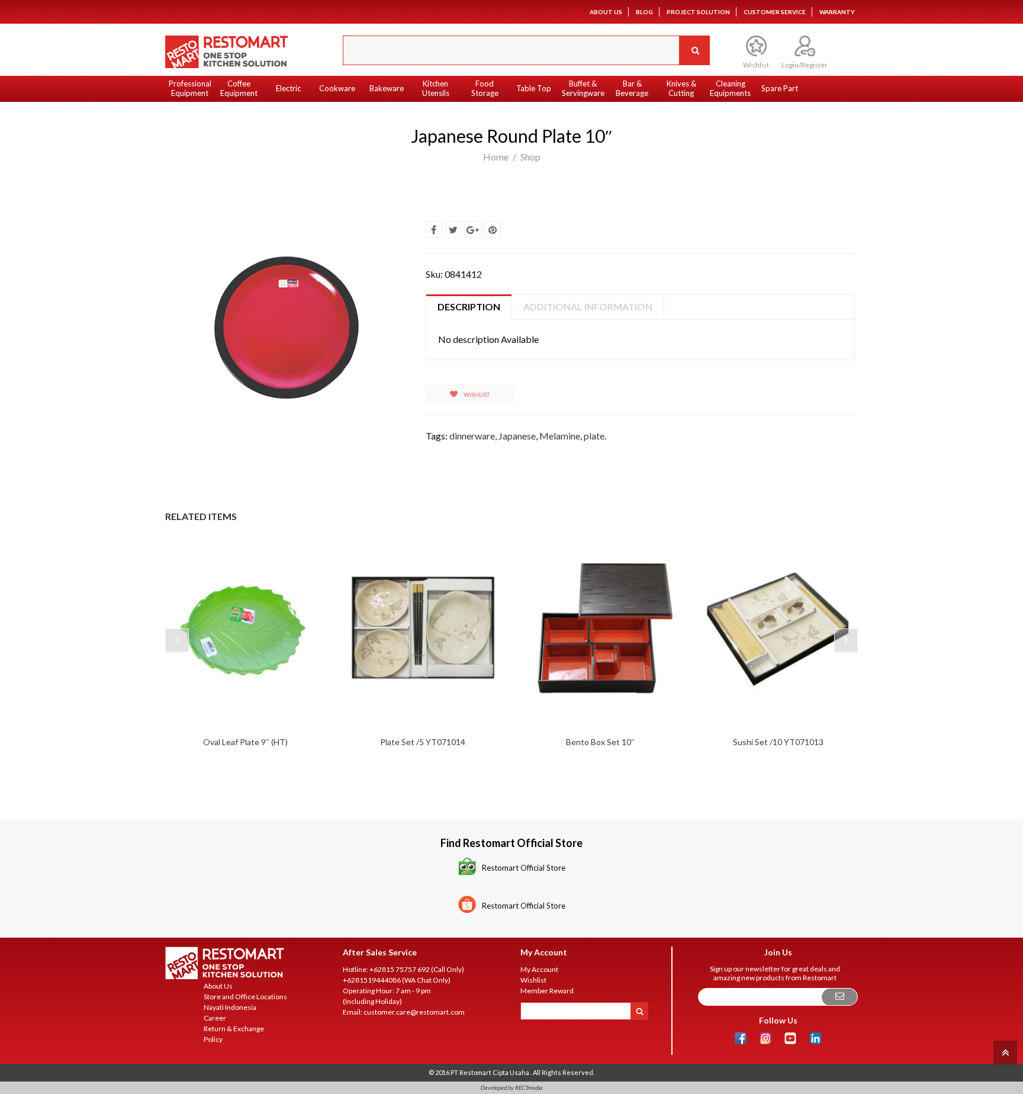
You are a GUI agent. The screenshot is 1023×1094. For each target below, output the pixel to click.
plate (594, 435)
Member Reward (547, 990)
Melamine (559, 435)
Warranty (837, 11)
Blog (644, 11)
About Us (606, 11)
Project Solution (698, 11)
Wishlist (476, 394)
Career (215, 1017)
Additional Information (587, 306)
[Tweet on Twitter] (453, 229)
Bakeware (386, 88)
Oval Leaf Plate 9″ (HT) (245, 742)
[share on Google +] (473, 229)
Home (496, 156)
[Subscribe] (839, 997)
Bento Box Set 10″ (600, 742)
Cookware (337, 88)
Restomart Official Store (523, 867)
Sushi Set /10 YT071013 (778, 742)
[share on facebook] (434, 229)
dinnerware (472, 435)
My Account (539, 969)
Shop (530, 156)
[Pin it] (492, 229)
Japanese (517, 435)
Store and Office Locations (245, 996)
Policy (213, 1039)
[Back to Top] (1003, 1051)
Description (468, 306)
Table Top (533, 88)
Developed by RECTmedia (511, 1087)
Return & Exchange (234, 1028)
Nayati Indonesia (230, 1007)
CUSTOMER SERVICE (775, 11)
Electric (288, 88)
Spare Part (779, 88)
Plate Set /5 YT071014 (422, 742)
